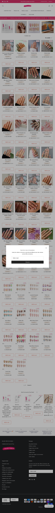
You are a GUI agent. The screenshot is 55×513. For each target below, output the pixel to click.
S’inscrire (27, 262)
